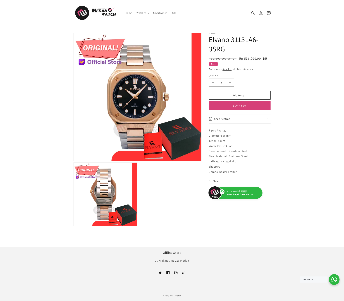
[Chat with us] (334, 279)
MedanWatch (175, 296)
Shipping (227, 69)
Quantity (213, 75)
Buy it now (240, 105)
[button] (142, 13)
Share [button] (216, 181)
